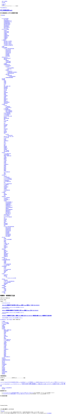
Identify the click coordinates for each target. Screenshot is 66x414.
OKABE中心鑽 (6, 137)
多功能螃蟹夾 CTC (7, 199)
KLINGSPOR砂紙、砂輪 (8, 116)
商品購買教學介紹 (7, 64)
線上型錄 (3, 2)
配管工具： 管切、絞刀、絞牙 (8, 136)
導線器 (5, 286)
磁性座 (5, 220)
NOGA (45, 382)
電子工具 (3, 237)
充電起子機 (6, 256)
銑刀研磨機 (6, 124)
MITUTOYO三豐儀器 (5, 29)
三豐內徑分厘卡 (6, 32)
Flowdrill (20, 382)
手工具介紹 (7, 66)
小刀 (4, 122)
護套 (4, 119)
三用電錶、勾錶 (6, 243)
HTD (29, 382)
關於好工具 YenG (5, 57)
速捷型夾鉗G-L (8, 211)
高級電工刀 (6, 148)
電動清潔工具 (6, 253)
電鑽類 (5, 252)
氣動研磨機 (6, 283)
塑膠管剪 (5, 342)
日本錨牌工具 (6, 164)
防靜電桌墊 (6, 223)
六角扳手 (5, 185)
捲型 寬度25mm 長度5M (7, 42)
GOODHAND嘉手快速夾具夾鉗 (9, 48)
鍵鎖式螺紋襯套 (6, 118)
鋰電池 (5, 241)
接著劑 (5, 271)
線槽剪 (5, 165)
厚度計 (5, 91)
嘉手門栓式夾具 (8, 52)
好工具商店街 (49, 413)
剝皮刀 (5, 126)
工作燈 (5, 242)
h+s (25, 382)
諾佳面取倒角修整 (7, 22)
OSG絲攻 (5, 105)
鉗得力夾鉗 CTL (8, 213)
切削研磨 (3, 104)
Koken (31, 382)
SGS (4, 383)
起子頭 (5, 191)
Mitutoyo (41, 382)
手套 (4, 195)
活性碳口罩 (6, 274)
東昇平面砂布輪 (6, 151)
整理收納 (3, 287)
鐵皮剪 (5, 333)
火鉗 (4, 334)
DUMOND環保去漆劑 (7, 269)
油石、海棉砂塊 (6, 150)
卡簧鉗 (5, 156)
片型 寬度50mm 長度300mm (8, 44)
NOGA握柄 (51, 382)
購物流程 (5, 59)
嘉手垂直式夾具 (8, 50)
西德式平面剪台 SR (7, 214)
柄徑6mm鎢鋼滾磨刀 (9, 111)
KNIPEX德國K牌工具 (7, 153)
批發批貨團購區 (4, 47)
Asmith (1, 382)
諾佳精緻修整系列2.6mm (8, 21)
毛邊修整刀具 (6, 140)
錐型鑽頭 (5, 125)
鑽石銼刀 (5, 117)
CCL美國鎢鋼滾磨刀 (7, 109)
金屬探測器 (6, 103)
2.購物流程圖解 (8, 62)
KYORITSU (34, 382)
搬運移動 (5, 194)
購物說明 (7, 60)
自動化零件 (7, 74)
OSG (56, 382)
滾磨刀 (62, 383)
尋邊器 (5, 81)
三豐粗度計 (6, 36)
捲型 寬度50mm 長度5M (7, 43)
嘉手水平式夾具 (8, 49)
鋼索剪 (5, 167)
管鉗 (4, 337)
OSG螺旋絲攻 (8, 106)
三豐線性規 (6, 37)
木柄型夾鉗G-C (8, 206)
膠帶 (4, 272)
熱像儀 (5, 245)
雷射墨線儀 (6, 87)
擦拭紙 (5, 139)
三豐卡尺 (5, 30)
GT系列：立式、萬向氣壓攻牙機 (9, 281)
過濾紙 (3, 46)
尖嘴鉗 (5, 161)
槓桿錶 (5, 94)
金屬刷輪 (5, 149)
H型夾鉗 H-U (6, 198)
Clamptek (6, 382)
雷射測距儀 (6, 88)
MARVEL (38, 382)
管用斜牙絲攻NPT (8, 107)
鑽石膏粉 (5, 146)
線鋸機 (5, 250)
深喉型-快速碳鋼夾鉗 (9, 207)
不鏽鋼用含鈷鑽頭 (24, 383)
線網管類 (3, 285)
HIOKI (27, 382)
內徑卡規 (5, 89)
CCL (3, 382)
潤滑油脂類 (6, 270)
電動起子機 (6, 255)
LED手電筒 (6, 244)
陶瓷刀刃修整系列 (7, 27)
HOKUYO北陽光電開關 (7, 239)
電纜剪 (5, 170)
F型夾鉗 (5, 200)
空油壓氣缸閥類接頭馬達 (6, 259)
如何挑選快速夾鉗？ (12, 76)
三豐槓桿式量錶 (6, 35)
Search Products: (4, 5)
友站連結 (5, 63)
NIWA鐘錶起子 (6, 184)
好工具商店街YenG (6, 10)
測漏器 (5, 96)
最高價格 (13, 377)
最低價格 (1, 377)
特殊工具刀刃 (6, 28)
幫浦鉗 (5, 162)
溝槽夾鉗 (7, 208)
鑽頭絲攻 (5, 132)
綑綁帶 (5, 288)
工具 (45, 383)
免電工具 (3, 257)
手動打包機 (6, 336)
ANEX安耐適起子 (7, 177)
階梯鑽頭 (5, 147)
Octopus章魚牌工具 (7, 340)
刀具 (29, 384)
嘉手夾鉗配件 (8, 236)
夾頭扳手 (5, 176)
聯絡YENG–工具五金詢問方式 (7, 387)
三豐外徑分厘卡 (6, 31)
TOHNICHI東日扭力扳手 (8, 183)
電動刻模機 (6, 254)
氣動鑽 (5, 284)
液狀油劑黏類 (4, 266)
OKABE (53, 382)
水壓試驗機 (6, 95)
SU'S (6, 383)
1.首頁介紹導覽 (8, 61)
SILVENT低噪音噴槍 (7, 282)
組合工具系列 (6, 19)
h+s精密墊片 (4, 324)
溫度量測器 (6, 92)
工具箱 (5, 289)
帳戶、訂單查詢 (4, 1)
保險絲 (5, 240)
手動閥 (5, 260)
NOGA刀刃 (48, 382)
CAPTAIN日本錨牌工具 (7, 178)
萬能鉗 (5, 338)
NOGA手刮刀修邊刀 (5, 18)
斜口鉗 (5, 163)
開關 (4, 222)
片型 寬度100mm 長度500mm (8, 45)
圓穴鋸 (5, 121)
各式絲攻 (5, 131)
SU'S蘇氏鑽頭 (6, 108)
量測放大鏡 (6, 101)
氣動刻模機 (6, 280)
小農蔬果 (3, 321)
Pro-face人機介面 (6, 215)
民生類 (3, 273)
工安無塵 (3, 192)
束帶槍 (5, 335)
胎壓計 (5, 93)
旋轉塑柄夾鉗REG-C (9, 205)
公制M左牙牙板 (10, 135)
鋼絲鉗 (5, 168)
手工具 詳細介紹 (8, 65)
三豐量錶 (5, 33)
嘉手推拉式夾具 (8, 51)
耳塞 (4, 193)
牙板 (4, 133)
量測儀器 (3, 79)
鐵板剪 (5, 169)
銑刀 (4, 123)
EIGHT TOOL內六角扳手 (8, 179)
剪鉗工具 (3, 152)
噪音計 (5, 80)
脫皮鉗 (5, 166)
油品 (4, 141)
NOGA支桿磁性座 (7, 197)
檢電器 (5, 238)
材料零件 (3, 368)
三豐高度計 (6, 34)
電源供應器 (6, 224)
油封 (4, 225)
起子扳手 (3, 357)
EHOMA (9, 382)
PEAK (58, 382)
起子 (4, 182)
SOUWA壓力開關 (6, 265)
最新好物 (3, 372)
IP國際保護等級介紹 (11, 73)
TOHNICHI (15, 383)
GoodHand (23, 382)
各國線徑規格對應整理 (9, 77)
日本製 (54, 383)
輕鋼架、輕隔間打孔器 (7, 155)
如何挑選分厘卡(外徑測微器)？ (12, 72)
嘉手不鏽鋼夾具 (8, 235)
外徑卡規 (5, 90)
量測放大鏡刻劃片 (7, 102)
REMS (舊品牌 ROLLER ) (62, 382)
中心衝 (5, 138)
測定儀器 (57, 383)
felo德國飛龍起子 (6, 180)
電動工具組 (6, 251)
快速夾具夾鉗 (10, 75)
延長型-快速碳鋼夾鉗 (9, 209)
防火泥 (5, 268)
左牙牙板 (7, 134)
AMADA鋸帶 (6, 120)
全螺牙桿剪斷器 (6, 154)
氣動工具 (3, 367)
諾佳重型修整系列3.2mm (8, 20)
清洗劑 (5, 267)
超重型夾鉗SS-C (8, 210)
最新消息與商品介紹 (7, 58)
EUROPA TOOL (14, 382)
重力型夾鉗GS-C (8, 212)
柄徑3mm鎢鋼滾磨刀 (9, 110)
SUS (8, 383)
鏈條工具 (5, 258)
